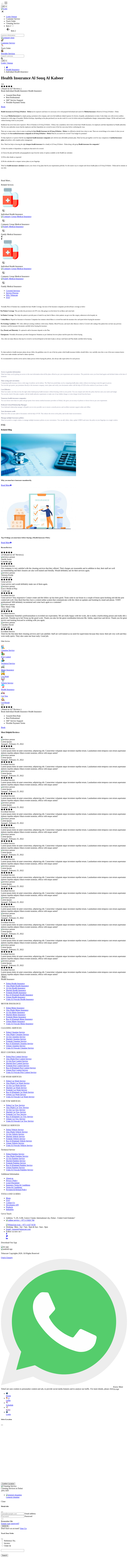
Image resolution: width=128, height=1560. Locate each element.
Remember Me (7, 1521)
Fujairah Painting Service (16, 1163)
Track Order (11, 21)
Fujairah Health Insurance (16, 993)
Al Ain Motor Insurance (15, 1012)
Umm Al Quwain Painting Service (19, 1170)
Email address (30, 1514)
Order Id (7, 1546)
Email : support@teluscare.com (18, 1229)
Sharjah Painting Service (15, 1161)
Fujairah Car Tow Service (16, 1114)
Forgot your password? (10, 1523)
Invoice (7, 1543)
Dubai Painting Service (15, 1154)
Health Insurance (12, 70)
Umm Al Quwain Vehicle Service (19, 1145)
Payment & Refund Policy (16, 1190)
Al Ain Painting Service (15, 1158)
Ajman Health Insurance (15, 997)
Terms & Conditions (14, 1187)
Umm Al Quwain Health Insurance (20, 999)
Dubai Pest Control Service (17, 1057)
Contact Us (10, 1203)
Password (28, 1516)
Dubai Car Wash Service (16, 1081)
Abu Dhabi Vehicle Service (17, 1132)
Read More (5, 485)
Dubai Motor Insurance (15, 1008)
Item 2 (8, 26)
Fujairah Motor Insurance (16, 1017)
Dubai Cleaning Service (15, 1032)
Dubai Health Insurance (15, 983)
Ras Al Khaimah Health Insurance (19, 995)
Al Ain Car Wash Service (16, 1085)
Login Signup (11, 17)
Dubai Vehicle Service (15, 1130)
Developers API (12, 1205)
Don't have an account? (14, 1528)
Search (4, 1555)
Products (9, 1207)
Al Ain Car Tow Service (15, 1110)
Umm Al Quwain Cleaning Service (20, 1048)
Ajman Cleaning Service (15, 1046)
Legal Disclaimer (13, 1183)
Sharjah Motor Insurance (16, 1015)
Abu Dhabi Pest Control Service (19, 1059)
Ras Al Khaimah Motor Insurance (19, 1019)
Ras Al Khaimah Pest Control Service (21, 1068)
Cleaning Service (13, 23)
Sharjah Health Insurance (16, 990)
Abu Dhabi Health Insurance (17, 986)
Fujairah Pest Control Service (17, 1066)
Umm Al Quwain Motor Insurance (19, 1024)
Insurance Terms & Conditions (18, 1185)
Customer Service (13, 19)
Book (3, 107)
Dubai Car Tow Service (15, 1105)
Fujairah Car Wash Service (16, 1090)
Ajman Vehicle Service (15, 1143)
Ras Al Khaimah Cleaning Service (19, 1043)
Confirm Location (8, 1484)
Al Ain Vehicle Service (15, 1134)
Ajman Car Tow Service (15, 1119)
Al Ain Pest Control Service (17, 1061)
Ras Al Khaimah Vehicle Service (19, 1141)
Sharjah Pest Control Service (17, 1063)
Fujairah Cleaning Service (16, 1041)
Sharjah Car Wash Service (16, 1088)
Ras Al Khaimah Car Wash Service (20, 1092)
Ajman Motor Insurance (15, 1021)
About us (9, 1178)
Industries (10, 1209)
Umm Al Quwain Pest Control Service (21, 1072)
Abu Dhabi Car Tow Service (17, 1107)
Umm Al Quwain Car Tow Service (20, 1121)
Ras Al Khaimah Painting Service (19, 1165)
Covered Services (13, 291)
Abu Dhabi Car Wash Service (18, 1083)
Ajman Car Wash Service (16, 1094)
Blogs (8, 1198)
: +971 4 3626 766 (26, 1220)
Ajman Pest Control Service (17, 1070)
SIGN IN (5, 1526)
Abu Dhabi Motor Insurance (17, 1010)
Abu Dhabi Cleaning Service (17, 1034)
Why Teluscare (12, 295)
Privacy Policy (12, 1181)
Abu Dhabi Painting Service (17, 1156)
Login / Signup (7, 63)
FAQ (8, 297)
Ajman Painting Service (15, 1167)
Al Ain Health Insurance (15, 988)
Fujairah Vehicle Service (15, 1139)
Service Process (12, 293)
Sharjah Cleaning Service (16, 1039)
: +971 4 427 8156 (28, 1225)
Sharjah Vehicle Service (15, 1136)
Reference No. (10, 1541)
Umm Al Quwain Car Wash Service (20, 1097)
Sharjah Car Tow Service (16, 1112)
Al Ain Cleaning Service (15, 1037)
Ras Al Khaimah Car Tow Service (19, 1117)
